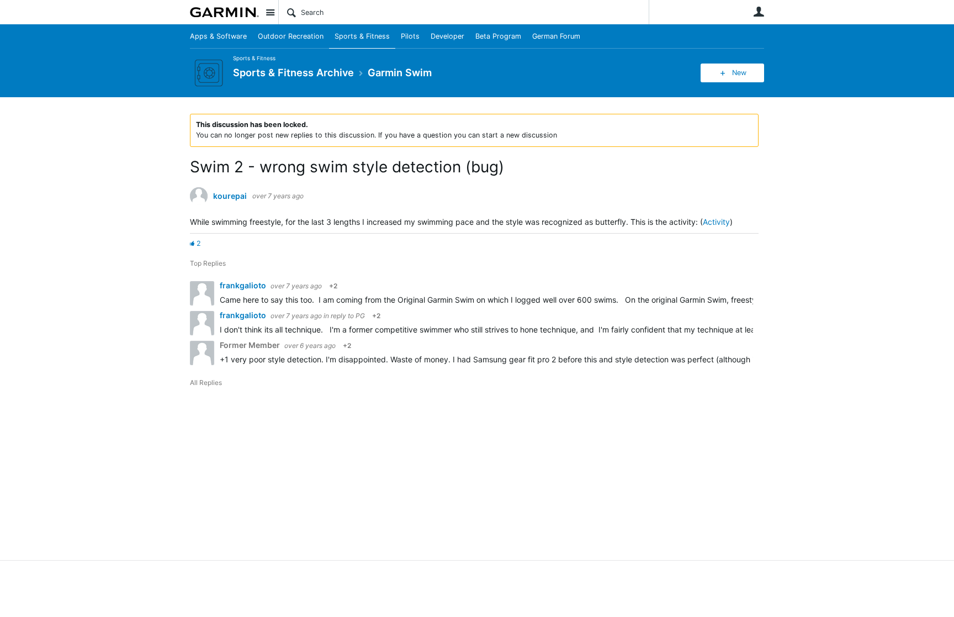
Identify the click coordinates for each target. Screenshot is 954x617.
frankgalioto (244, 285)
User (758, 11)
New (739, 72)
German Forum (556, 36)
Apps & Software (218, 36)
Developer (447, 36)
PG (360, 316)
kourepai (230, 196)
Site (270, 12)
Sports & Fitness (362, 36)
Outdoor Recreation (291, 36)
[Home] (224, 12)
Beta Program (498, 36)
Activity (716, 221)
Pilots (410, 36)
